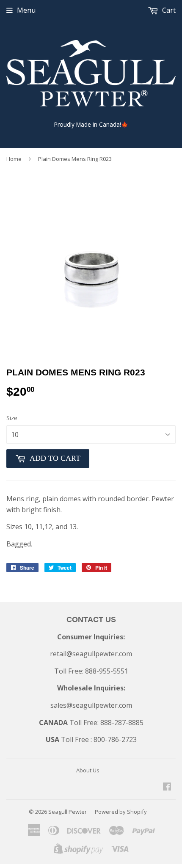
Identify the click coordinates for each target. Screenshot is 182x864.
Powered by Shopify (121, 811)
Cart (168, 10)
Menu (26, 10)
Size (11, 418)
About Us (87, 770)
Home (14, 159)
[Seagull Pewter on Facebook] (167, 787)
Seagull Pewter (67, 811)
